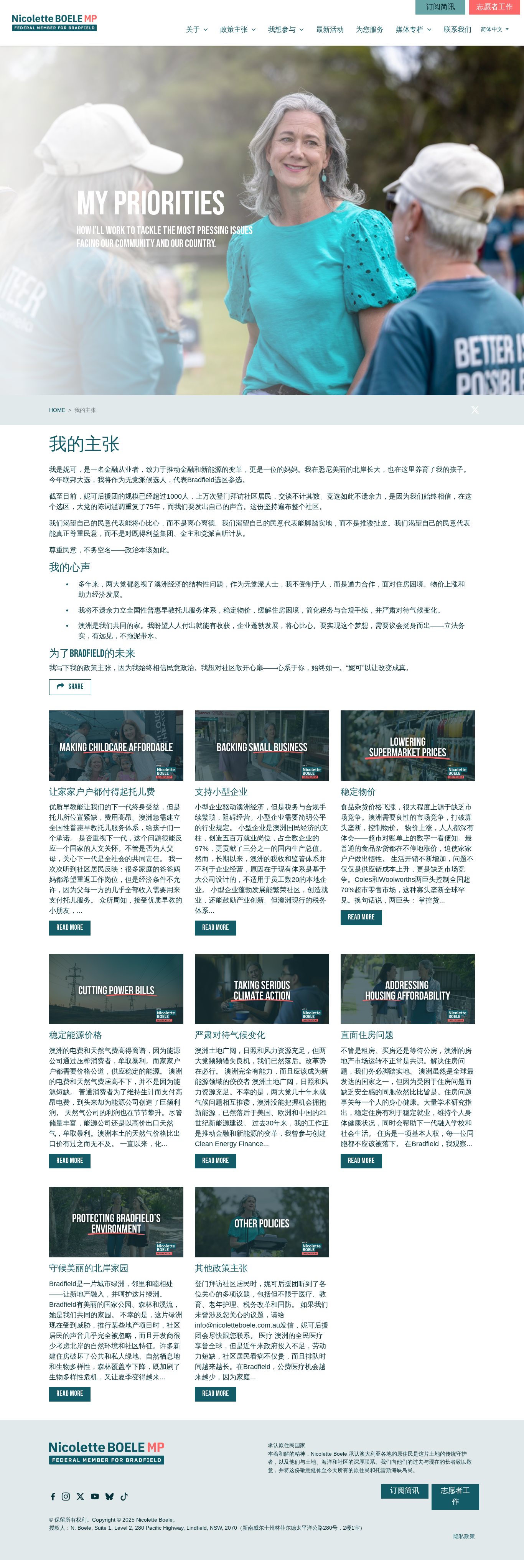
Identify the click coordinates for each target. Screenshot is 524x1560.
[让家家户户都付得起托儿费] (116, 745)
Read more (69, 927)
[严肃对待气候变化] (262, 989)
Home (57, 410)
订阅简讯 (440, 7)
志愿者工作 (494, 7)
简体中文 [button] (492, 29)
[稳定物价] (408, 745)
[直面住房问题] (408, 989)
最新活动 (330, 29)
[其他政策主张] (262, 1222)
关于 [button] (200, 29)
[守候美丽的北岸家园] (116, 1222)
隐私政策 (464, 1536)
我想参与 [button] (289, 29)
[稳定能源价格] (116, 989)
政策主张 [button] (241, 29)
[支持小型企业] (262, 745)
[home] (54, 23)
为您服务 (370, 29)
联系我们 (457, 29)
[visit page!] (475, 410)
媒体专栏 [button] (416, 29)
